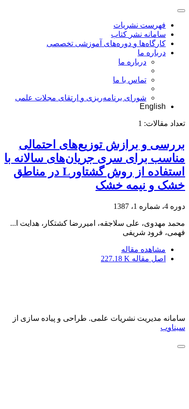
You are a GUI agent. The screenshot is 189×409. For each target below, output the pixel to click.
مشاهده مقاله (143, 249)
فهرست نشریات (139, 25)
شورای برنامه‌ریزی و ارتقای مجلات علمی (80, 98)
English (153, 106)
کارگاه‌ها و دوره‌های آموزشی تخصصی (106, 43)
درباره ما (152, 52)
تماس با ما (129, 80)
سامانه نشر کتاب (138, 34)
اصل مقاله (133, 258)
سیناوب (172, 327)
